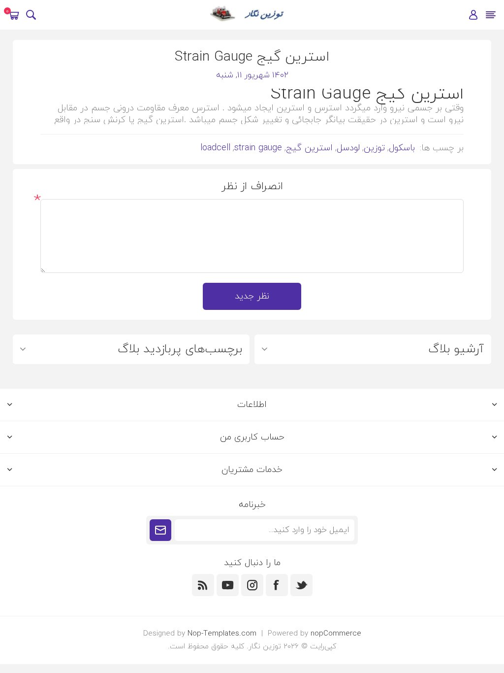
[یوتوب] (228, 585)
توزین (374, 148)
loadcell (215, 148)
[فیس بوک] (277, 585)
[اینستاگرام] (252, 585)
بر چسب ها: (442, 148)
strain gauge (258, 148)
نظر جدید (252, 296)
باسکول (402, 148)
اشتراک (160, 530)
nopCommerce (336, 634)
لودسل (348, 148)
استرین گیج (309, 148)
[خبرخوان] (203, 585)
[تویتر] (301, 585)
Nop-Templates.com (222, 634)
